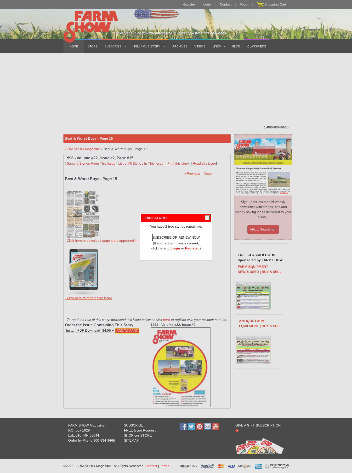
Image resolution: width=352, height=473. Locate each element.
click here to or (175, 248)
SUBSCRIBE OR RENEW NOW (176, 237)
